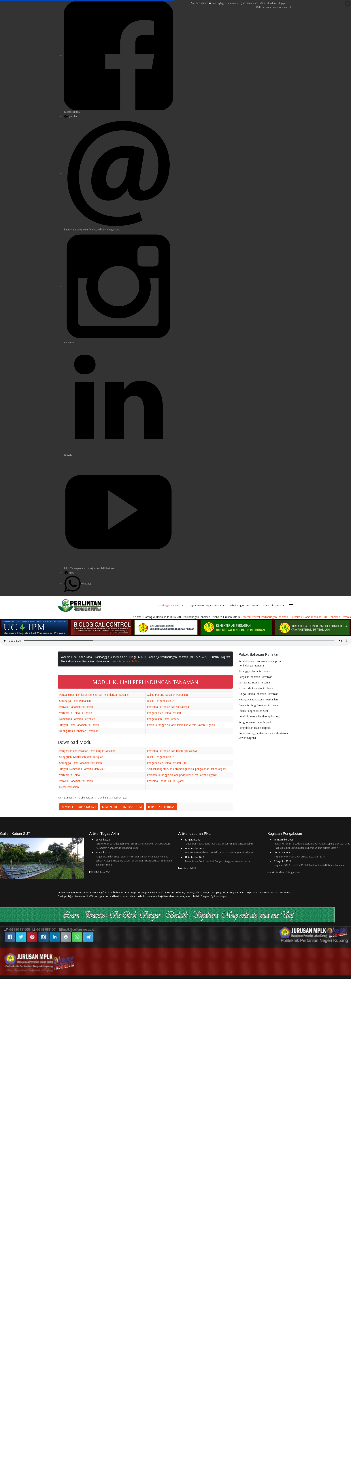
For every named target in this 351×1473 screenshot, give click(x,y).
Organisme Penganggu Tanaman (205, 605)
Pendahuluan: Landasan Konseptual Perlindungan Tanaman (94, 694)
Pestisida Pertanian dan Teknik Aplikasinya (172, 750)
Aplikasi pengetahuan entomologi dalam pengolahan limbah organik (187, 769)
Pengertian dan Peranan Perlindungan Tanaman (87, 750)
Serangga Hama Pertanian (75, 700)
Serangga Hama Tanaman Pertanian (80, 763)
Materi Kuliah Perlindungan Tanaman (296, 617)
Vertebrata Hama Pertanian (75, 712)
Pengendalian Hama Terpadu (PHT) (167, 763)
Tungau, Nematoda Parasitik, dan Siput (82, 769)
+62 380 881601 (250, 3)
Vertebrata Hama (69, 775)
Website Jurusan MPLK (125, 661)
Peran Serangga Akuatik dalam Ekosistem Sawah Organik (181, 725)
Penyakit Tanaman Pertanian (76, 706)
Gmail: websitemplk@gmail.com (277, 3)
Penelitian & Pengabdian (288, 872)
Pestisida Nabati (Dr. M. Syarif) (165, 781)
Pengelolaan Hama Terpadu (163, 719)
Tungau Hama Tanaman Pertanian (79, 725)
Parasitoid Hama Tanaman (225, 617)
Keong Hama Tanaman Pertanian (78, 731)
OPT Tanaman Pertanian (258, 617)
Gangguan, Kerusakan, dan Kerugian (81, 757)
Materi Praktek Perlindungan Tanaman (185, 617)
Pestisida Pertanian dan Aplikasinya (168, 706)
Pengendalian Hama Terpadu (164, 712)
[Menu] (291, 606)
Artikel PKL (191, 868)
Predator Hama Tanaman (335, 617)
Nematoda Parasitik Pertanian (77, 719)
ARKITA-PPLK (103, 871)
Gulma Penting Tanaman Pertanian (167, 694)
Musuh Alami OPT (272, 605)
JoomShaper (220, 896)
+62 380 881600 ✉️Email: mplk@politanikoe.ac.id (215, 3)
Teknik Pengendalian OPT (242, 605)
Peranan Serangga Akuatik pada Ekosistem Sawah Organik (182, 775)
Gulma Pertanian (69, 787)
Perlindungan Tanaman (168, 605)
